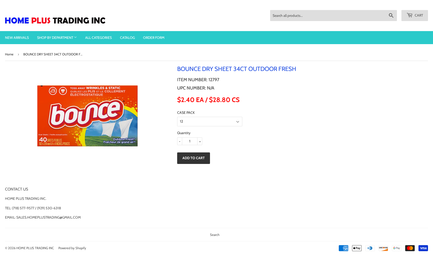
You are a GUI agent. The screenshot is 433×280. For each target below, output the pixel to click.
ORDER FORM (153, 37)
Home (9, 54)
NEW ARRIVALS (17, 37)
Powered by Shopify (72, 248)
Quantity (183, 133)
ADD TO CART (193, 158)
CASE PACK (186, 112)
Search (215, 235)
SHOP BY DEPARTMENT (55, 37)
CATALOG (127, 37)
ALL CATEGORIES (98, 37)
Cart (418, 15)
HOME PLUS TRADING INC (35, 248)
